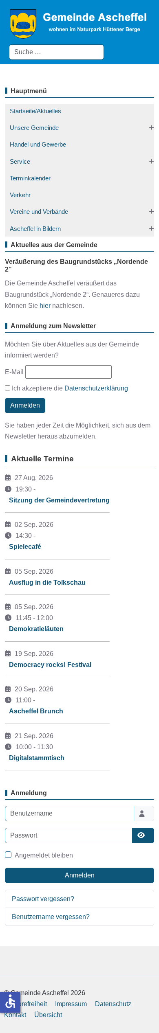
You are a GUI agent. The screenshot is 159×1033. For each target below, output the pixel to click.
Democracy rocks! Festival (50, 664)
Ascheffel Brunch (36, 711)
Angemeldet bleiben (44, 855)
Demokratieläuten (36, 628)
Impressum (71, 1003)
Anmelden (25, 405)
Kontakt (15, 1014)
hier (45, 305)
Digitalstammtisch (36, 757)
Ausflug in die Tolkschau (47, 582)
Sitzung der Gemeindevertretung (59, 500)
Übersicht (48, 1014)
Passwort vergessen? (43, 898)
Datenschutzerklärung (96, 388)
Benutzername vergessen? (51, 916)
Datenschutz (113, 1003)
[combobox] (56, 52)
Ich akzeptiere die (69, 388)
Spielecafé (25, 546)
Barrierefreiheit (25, 1003)
